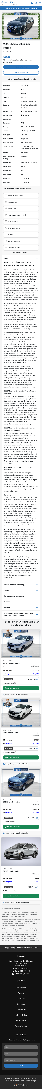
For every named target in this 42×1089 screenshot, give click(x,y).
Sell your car (21, 1004)
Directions (21, 998)
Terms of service (21, 1026)
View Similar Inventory (21, 72)
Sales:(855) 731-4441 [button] (22, 971)
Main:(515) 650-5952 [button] (22, 968)
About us (21, 993)
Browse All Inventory (21, 67)
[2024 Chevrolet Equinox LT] (21, 643)
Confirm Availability (13, 688)
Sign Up (21, 1065)
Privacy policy (21, 1020)
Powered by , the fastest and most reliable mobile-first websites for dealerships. (21, 1080)
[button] (32, 3)
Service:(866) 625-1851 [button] (22, 974)
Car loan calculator (21, 1015)
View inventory (21, 987)
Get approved (21, 1010)
